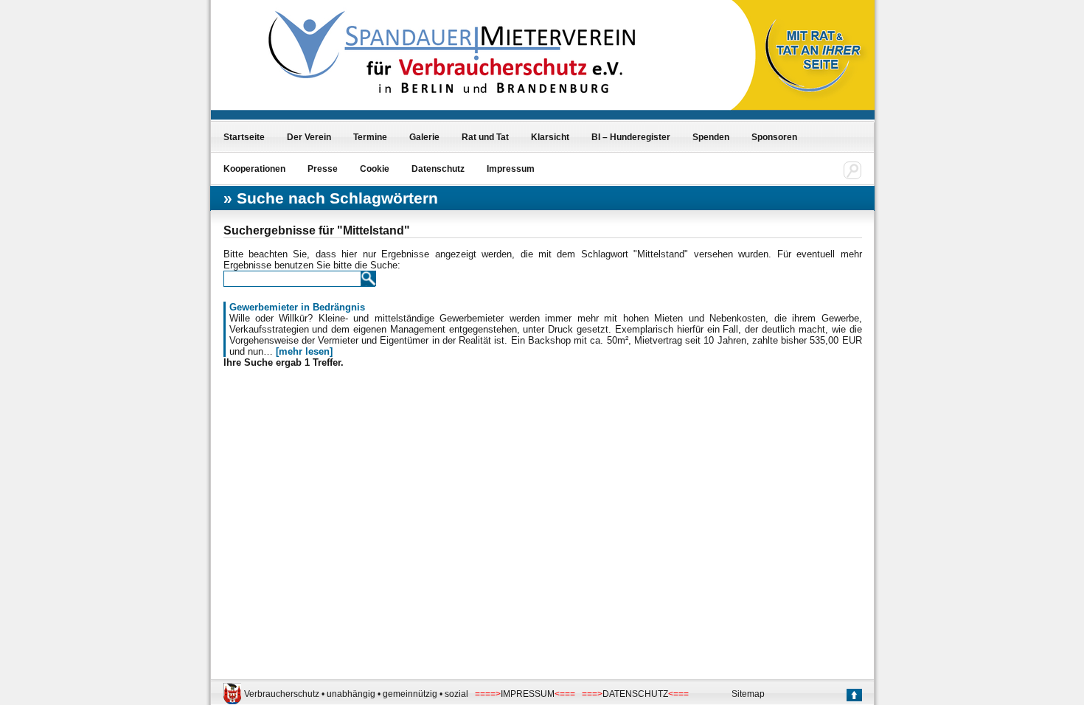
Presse (323, 169)
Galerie (424, 137)
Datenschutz (438, 169)
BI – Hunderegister (630, 137)
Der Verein (309, 137)
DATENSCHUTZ (635, 694)
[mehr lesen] (304, 351)
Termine (370, 137)
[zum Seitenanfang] (853, 696)
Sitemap (748, 694)
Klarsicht (550, 137)
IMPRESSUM (528, 694)
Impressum (511, 169)
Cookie (374, 169)
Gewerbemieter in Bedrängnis (297, 307)
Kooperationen (254, 169)
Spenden (710, 137)
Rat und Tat (485, 137)
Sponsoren (774, 137)
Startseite (244, 137)
